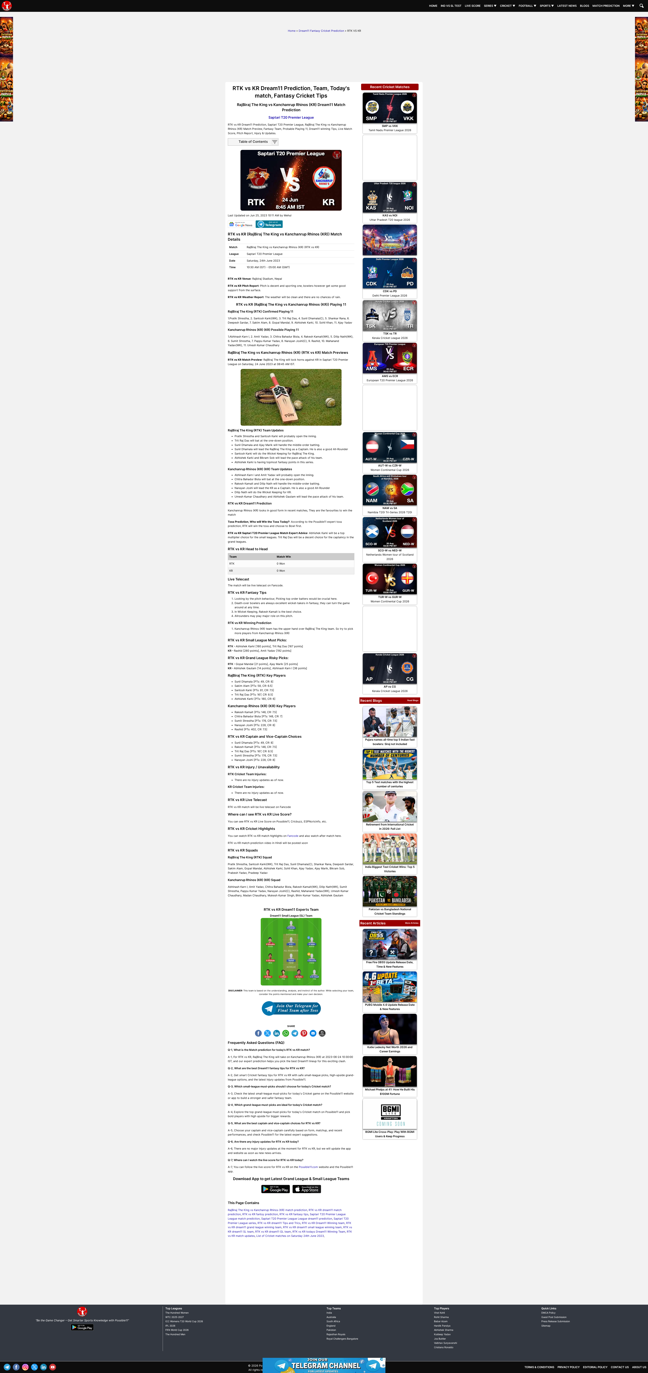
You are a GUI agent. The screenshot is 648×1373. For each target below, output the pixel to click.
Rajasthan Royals (336, 1334)
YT (53, 1366)
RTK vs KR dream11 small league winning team (312, 1227)
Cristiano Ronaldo (443, 1347)
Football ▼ (527, 5)
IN (44, 1366)
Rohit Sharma (441, 1317)
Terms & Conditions (539, 1367)
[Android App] (82, 1330)
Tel (8, 1366)
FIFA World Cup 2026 (177, 1329)
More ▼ (628, 5)
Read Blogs (412, 700)
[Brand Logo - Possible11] (82, 1316)
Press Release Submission (555, 1321)
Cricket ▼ (507, 5)
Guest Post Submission (553, 1317)
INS (26, 1366)
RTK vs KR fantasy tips (293, 1214)
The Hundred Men (175, 1334)
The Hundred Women (177, 1312)
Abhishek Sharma (443, 1329)
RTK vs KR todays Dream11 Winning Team (318, 1231)
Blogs (584, 5)
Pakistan (331, 1329)
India (329, 1312)
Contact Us (620, 1367)
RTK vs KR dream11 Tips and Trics (279, 1223)
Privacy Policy (569, 1367)
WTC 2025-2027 (174, 1317)
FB (259, 1033)
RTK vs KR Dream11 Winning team (323, 1223)
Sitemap (545, 1325)
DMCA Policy (548, 1312)
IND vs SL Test (451, 5)
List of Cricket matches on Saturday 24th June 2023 (290, 1235)
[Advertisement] (324, 19)
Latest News (567, 5)
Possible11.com (308, 1167)
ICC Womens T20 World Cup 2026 (184, 1321)
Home (433, 5)
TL (295, 1033)
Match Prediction (606, 5)
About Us (639, 1367)
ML (314, 1033)
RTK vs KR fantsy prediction (260, 1214)
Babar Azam (441, 1321)
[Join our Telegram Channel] (291, 1008)
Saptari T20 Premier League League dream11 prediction (296, 1218)
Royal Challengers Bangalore (342, 1338)
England (331, 1325)
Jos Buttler (440, 1338)
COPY (323, 1033)
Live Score (473, 5)
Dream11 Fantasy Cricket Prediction (321, 30)
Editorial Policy (595, 1367)
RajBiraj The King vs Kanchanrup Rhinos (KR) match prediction (267, 1210)
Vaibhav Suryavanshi (445, 1342)
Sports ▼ (547, 5)
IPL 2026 (170, 1325)
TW (268, 1033)
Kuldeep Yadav (442, 1334)
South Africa (333, 1321)
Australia (331, 1317)
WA (286, 1033)
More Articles (411, 923)
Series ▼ (490, 5)
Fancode (292, 835)
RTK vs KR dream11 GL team (273, 1231)
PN (305, 1033)
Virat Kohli (439, 1312)
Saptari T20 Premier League (291, 117)
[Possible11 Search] (642, 6)
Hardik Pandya (442, 1325)
